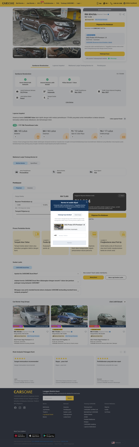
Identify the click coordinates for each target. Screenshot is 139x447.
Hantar (69, 243)
